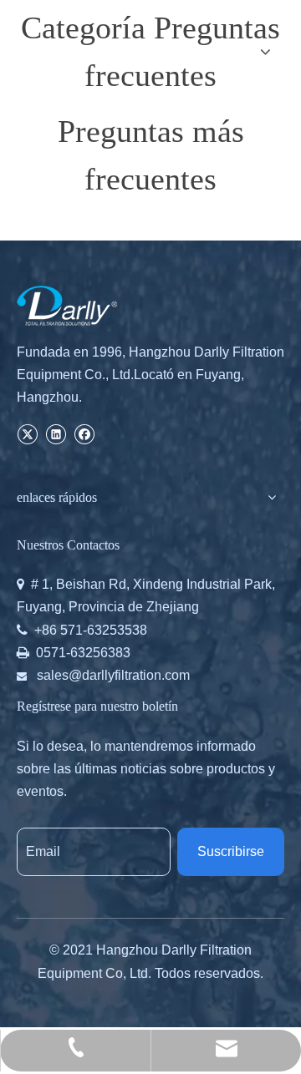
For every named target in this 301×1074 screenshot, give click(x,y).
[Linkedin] (55, 433)
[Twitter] (27, 433)
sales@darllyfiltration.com (113, 675)
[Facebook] (84, 433)
